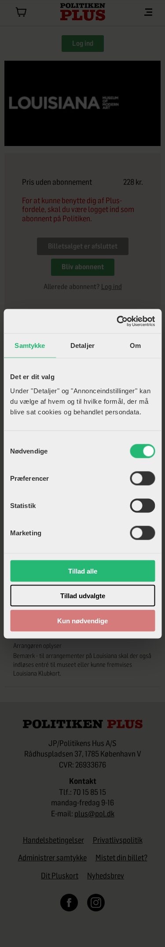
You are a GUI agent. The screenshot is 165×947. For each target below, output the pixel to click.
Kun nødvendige (82, 620)
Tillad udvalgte (82, 596)
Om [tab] (135, 345)
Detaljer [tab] (82, 345)
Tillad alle (82, 570)
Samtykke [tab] (30, 345)
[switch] (142, 478)
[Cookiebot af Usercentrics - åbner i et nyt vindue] (117, 321)
